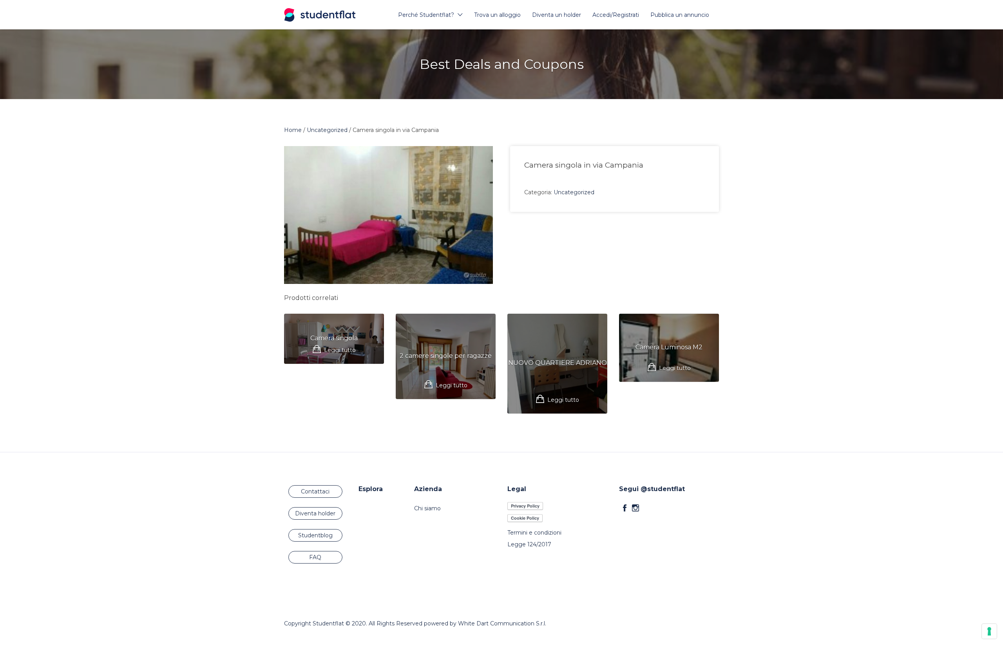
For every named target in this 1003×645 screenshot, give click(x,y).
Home (293, 130)
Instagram (635, 508)
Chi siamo (427, 508)
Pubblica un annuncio (679, 14)
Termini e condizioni (534, 532)
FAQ (315, 557)
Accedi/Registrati (615, 14)
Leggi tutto (340, 350)
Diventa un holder (556, 14)
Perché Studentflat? (426, 14)
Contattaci (315, 491)
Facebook (624, 508)
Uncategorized (327, 130)
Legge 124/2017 (529, 544)
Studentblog (315, 535)
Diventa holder (315, 513)
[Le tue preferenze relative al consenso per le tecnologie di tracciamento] (989, 631)
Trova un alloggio (497, 14)
